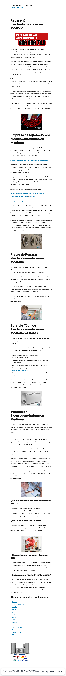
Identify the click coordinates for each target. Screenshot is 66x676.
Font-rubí (14, 609)
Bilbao (21, 196)
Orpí (13, 625)
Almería (25, 196)
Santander (32, 196)
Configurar (59, 671)
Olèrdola (14, 622)
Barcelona (19, 194)
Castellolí (14, 602)
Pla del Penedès (16, 632)
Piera (13, 630)
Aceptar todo (44, 671)
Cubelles (14, 607)
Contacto (19, 7)
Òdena (14, 620)
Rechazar (52, 671)
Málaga (35, 194)
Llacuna (14, 617)
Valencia (25, 194)
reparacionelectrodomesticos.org (22, 5)
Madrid (12, 194)
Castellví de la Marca (18, 604)
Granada (41, 194)
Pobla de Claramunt (17, 635)
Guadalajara (14, 196)
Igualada (14, 612)
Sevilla (31, 194)
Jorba (13, 614)
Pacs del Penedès (17, 627)
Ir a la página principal (17, 201)
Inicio (12, 7)
